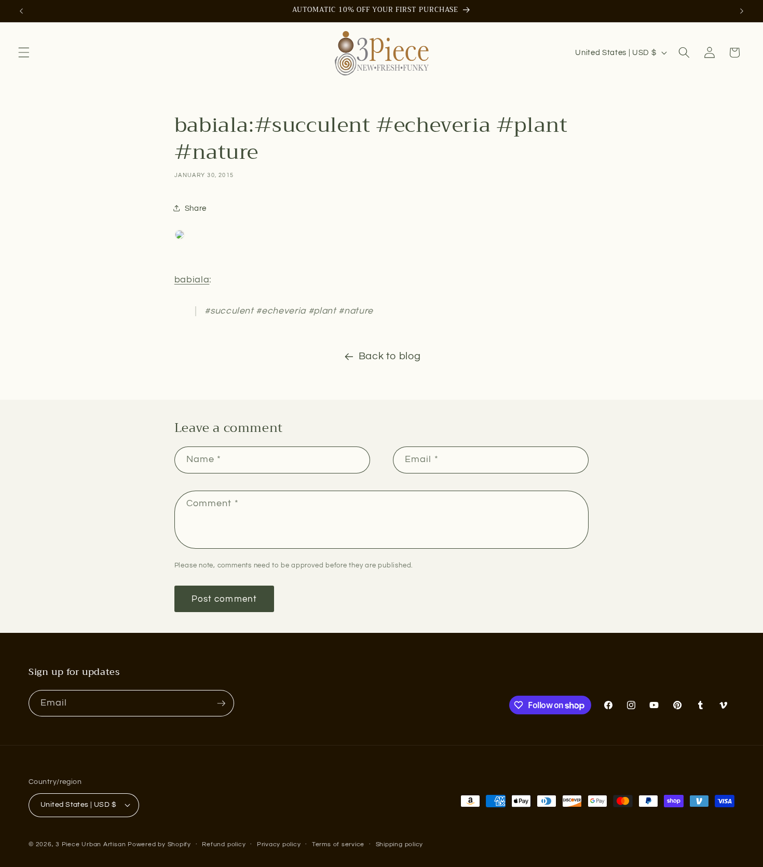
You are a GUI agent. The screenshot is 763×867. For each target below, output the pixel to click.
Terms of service (338, 844)
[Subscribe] (221, 703)
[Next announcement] (741, 11)
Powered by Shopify (159, 844)
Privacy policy (279, 844)
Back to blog (390, 356)
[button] (23, 52)
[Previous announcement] (21, 11)
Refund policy (224, 844)
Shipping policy (400, 844)
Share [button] (196, 208)
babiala (192, 280)
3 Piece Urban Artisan (91, 844)
